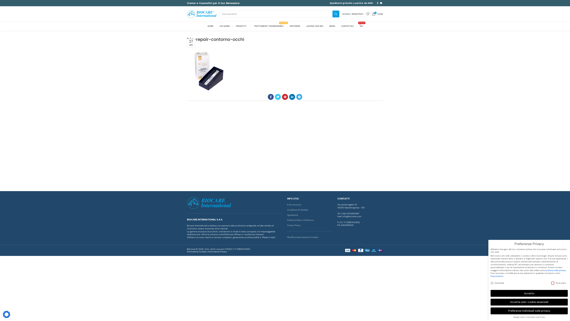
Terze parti (560, 283)
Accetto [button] (529, 293)
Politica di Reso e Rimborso (300, 220)
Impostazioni (497, 276)
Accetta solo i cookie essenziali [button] (529, 302)
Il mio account (294, 204)
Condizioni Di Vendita (297, 210)
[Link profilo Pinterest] (285, 97)
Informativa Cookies (197, 251)
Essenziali (499, 283)
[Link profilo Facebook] (377, 3)
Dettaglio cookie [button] (519, 317)
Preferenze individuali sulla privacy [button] (529, 310)
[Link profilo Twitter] (278, 97)
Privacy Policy (294, 225)
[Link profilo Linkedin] (292, 97)
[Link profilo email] (381, 3)
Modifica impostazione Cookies (302, 237)
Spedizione (292, 215)
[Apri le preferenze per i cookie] (6, 317)
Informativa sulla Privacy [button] (536, 317)
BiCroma (191, 249)
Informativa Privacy (217, 251)
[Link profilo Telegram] (299, 97)
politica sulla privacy (556, 270)
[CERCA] (335, 14)
